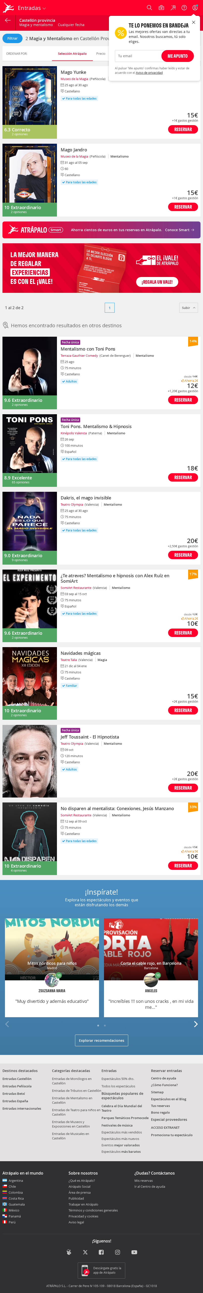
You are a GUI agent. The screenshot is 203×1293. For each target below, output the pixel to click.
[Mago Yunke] (29, 102)
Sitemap (157, 1092)
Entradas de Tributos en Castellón (76, 1090)
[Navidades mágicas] (29, 683)
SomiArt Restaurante (76, 587)
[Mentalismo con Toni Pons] (29, 373)
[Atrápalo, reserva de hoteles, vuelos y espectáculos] (9, 7)
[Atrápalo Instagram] (118, 1252)
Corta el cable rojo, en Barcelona (151, 963)
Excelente (22, 478)
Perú (12, 1222)
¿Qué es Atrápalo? (82, 1180)
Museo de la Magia (74, 79)
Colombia (16, 1192)
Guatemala (17, 1204)
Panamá (15, 1216)
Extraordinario (26, 207)
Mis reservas (143, 1181)
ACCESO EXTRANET (165, 1127)
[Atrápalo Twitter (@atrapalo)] (85, 1252)
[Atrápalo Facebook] (101, 1252)
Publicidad (76, 1198)
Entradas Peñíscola (17, 1086)
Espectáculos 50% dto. (118, 1078)
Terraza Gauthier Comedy (79, 355)
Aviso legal (76, 1222)
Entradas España (15, 1101)
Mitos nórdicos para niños (52, 963)
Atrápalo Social (79, 1186)
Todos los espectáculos (118, 1086)
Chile (12, 1186)
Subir (186, 307)
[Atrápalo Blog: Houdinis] (69, 1252)
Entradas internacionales (21, 1108)
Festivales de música (117, 1125)
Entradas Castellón (16, 1078)
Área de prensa (80, 1192)
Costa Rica (16, 1198)
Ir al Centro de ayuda (149, 1187)
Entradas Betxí (13, 1093)
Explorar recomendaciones (101, 1040)
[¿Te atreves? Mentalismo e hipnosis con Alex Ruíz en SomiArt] (29, 606)
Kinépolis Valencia (74, 433)
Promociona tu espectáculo (172, 1135)
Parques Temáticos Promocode (125, 1118)
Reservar (183, 129)
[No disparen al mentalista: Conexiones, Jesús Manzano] (29, 838)
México (14, 1210)
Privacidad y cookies (83, 1216)
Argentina (16, 1180)
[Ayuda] (184, 8)
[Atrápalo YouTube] (134, 1252)
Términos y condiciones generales (93, 1210)
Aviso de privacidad (149, 73)
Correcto (21, 130)
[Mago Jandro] (29, 180)
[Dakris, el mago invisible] (29, 528)
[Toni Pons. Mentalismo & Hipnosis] (29, 450)
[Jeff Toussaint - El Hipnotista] (29, 761)
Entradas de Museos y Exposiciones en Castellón (71, 1124)
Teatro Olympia (72, 504)
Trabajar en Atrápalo (83, 1204)
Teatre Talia (69, 660)
